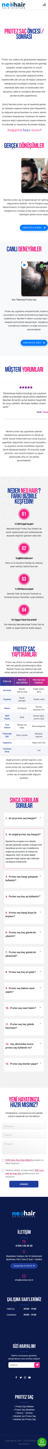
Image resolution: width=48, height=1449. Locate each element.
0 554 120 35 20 (24, 1245)
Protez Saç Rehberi (24, 1406)
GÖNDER (24, 1184)
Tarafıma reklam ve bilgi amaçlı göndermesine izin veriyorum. (24, 1173)
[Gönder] (37, 1365)
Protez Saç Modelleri (24, 1409)
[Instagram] (25, 1378)
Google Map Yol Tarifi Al (23, 1266)
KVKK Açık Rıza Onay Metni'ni (19, 1160)
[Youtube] (29, 1378)
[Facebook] (16, 1378)
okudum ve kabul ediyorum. (24, 1162)
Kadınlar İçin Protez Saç (24, 1419)
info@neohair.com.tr (24, 1280)
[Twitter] (21, 1378)
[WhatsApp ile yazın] (42, 1442)
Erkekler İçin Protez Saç (24, 1416)
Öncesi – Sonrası (24, 1413)
